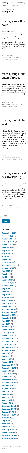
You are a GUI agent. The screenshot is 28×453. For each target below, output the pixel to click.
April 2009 (6, 424)
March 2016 (7, 280)
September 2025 (9, 233)
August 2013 (7, 350)
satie (8, 159)
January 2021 (7, 239)
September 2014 (9, 315)
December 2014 (9, 309)
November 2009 (9, 409)
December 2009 (9, 406)
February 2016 (8, 283)
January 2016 (7, 286)
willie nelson (15, 59)
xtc (17, 106)
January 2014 (7, 336)
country (5, 57)
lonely (18, 57)
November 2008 (9, 438)
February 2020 (8, 242)
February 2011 (8, 374)
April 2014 (6, 327)
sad (10, 59)
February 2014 (8, 333)
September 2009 (9, 415)
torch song (19, 159)
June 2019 (6, 248)
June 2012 (6, 356)
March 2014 (7, 330)
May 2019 (6, 250)
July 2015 (6, 289)
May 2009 (6, 421)
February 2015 (8, 303)
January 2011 (7, 377)
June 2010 (6, 394)
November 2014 (9, 312)
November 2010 (9, 382)
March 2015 (7, 300)
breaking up (14, 104)
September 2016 (9, 265)
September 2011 (9, 368)
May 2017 (6, 253)
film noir (20, 104)
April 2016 (6, 277)
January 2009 (8, 432)
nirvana (12, 157)
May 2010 (6, 397)
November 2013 (9, 341)
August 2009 (7, 418)
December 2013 (9, 338)
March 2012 (7, 359)
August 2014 (7, 318)
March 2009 (7, 427)
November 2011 (8, 365)
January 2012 (7, 362)
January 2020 (8, 245)
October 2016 (8, 262)
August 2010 (7, 388)
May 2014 (6, 324)
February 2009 (8, 429)
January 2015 (7, 306)
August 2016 (7, 268)
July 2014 (6, 321)
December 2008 (9, 435)
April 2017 (6, 256)
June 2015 (6, 292)
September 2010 (9, 385)
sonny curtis (12, 106)
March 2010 (7, 400)
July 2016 (6, 271)
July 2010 (6, 391)
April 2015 (6, 297)
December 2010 (9, 380)
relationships (5, 59)
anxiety (5, 207)
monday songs (7, 3)
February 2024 (8, 236)
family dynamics (12, 57)
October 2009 (8, 412)
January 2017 (7, 259)
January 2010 (7, 403)
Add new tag (6, 104)
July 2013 (6, 353)
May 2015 (6, 294)
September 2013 (9, 347)
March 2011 (7, 371)
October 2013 (8, 344)
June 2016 (6, 274)
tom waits (12, 159)
